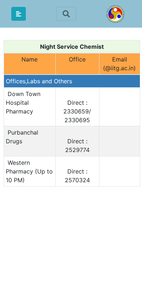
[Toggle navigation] (66, 14)
